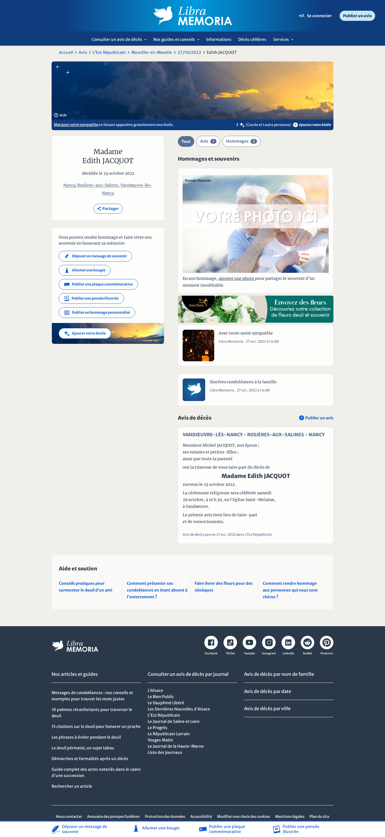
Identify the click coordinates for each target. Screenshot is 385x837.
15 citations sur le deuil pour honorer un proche (96, 726)
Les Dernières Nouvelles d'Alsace (179, 709)
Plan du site (319, 816)
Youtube (249, 653)
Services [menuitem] (285, 41)
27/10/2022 (189, 52)
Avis (83, 52)
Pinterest (326, 653)
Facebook (211, 653)
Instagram (269, 653)
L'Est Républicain (109, 52)
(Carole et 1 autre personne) (268, 125)
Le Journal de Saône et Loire (174, 721)
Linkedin (288, 653)
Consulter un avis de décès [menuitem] (120, 41)
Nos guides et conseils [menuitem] (178, 41)
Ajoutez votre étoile (312, 125)
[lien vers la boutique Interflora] (255, 309)
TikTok (230, 653)
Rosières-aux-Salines (97, 185)
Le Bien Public (161, 696)
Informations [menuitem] (218, 39)
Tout (186, 141)
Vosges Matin (160, 740)
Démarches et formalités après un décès (90, 758)
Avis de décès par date (267, 691)
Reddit (307, 653)
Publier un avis (357, 15)
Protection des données (165, 816)
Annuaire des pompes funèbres (113, 816)
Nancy (69, 185)
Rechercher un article (72, 786)
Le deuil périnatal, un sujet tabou (83, 747)
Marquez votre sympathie (76, 124)
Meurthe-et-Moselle (151, 52)
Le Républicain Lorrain (169, 733)
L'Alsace (155, 690)
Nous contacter (69, 816)
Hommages (240, 141)
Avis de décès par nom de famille (279, 674)
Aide (60, 115)
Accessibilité (201, 816)
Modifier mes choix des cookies (243, 816)
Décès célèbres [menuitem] (252, 39)
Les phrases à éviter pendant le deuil (86, 737)
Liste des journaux (165, 752)
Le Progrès (157, 727)
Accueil (66, 52)
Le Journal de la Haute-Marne (176, 746)
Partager (108, 208)
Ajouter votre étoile (85, 333)
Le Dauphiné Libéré (166, 702)
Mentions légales (289, 816)
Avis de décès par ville (267, 708)
